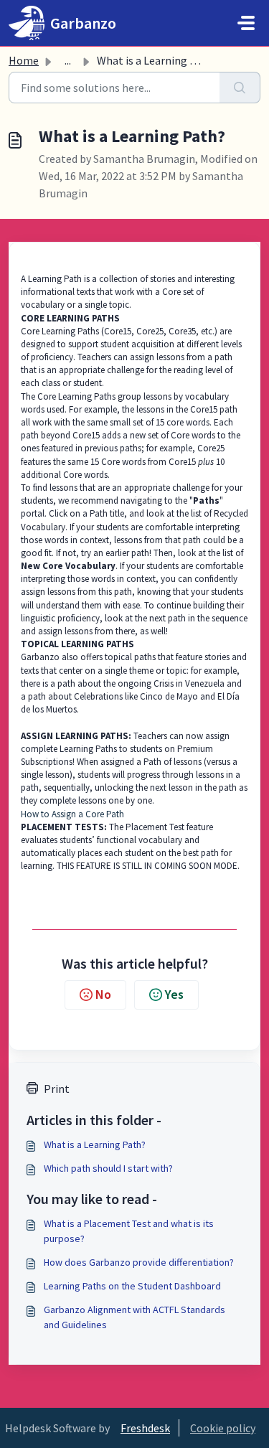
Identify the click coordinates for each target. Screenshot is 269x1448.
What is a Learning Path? (95, 1144)
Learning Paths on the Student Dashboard (132, 1285)
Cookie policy (222, 1428)
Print (57, 1088)
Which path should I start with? (108, 1168)
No (103, 994)
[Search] (240, 87)
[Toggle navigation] (246, 23)
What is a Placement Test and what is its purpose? (129, 1231)
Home (24, 60)
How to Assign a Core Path (72, 814)
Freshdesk (145, 1428)
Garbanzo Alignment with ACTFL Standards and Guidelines (134, 1317)
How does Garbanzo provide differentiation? (139, 1262)
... (68, 60)
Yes (174, 994)
